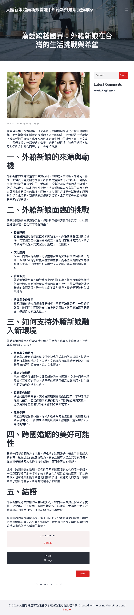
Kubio (67, 609)
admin (10, 123)
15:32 (36, 123)
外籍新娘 (48, 543)
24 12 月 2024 (24, 123)
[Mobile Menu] (127, 10)
